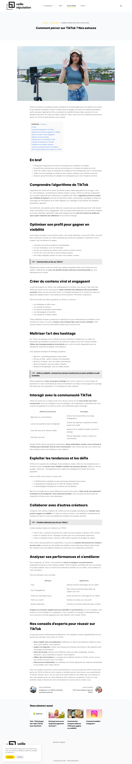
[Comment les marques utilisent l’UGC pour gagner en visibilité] (75, 713)
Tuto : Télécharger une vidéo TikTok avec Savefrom (37, 723)
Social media (71, 6)
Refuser (20, 757)
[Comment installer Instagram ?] (94, 713)
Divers (83, 6)
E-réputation (47, 6)
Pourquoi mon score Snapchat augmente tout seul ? (56, 723)
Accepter (10, 757)
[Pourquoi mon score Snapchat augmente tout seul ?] (57, 713)
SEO (60, 6)
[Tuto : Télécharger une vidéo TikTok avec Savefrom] (38, 713)
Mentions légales (59, 742)
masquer (43, 124)
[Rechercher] (121, 6)
